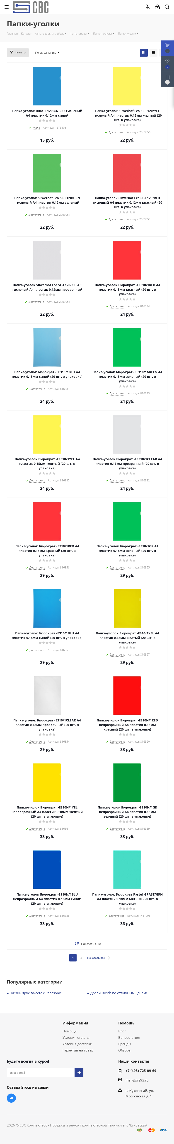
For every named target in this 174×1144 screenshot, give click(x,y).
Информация (75, 1023)
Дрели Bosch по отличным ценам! (118, 993)
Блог (122, 1031)
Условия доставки (77, 1043)
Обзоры (124, 1050)
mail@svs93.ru (137, 1080)
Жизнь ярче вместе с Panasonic (35, 993)
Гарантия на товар (78, 1050)
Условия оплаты (76, 1037)
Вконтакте (11, 1098)
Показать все (96, 958)
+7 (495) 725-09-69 (141, 1070)
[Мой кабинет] (157, 7)
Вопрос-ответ (129, 1037)
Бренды (124, 1043)
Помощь (70, 1031)
